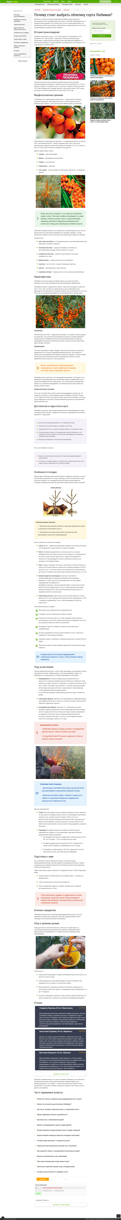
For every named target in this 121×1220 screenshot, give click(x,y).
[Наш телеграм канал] (107, 48)
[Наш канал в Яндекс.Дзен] (103, 48)
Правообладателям (100, 1219)
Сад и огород (47, 1)
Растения (37, 10)
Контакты (108, 1219)
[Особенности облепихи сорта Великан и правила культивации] (102, 66)
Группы (86, 4)
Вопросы (78, 4)
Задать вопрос (22, 61)
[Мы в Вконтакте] (92, 48)
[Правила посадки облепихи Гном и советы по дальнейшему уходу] (102, 111)
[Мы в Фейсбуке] (99, 48)
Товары (69, 1)
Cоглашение (92, 1219)
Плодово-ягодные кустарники (52, 10)
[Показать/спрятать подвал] (3, 1218)
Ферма (12, 1)
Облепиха (66, 10)
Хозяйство (56, 1)
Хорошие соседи (67, 4)
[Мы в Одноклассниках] (95, 48)
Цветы (63, 1)
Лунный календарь (53, 4)
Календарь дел (39, 4)
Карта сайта (114, 1219)
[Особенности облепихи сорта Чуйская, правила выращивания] (102, 88)
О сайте (87, 1219)
